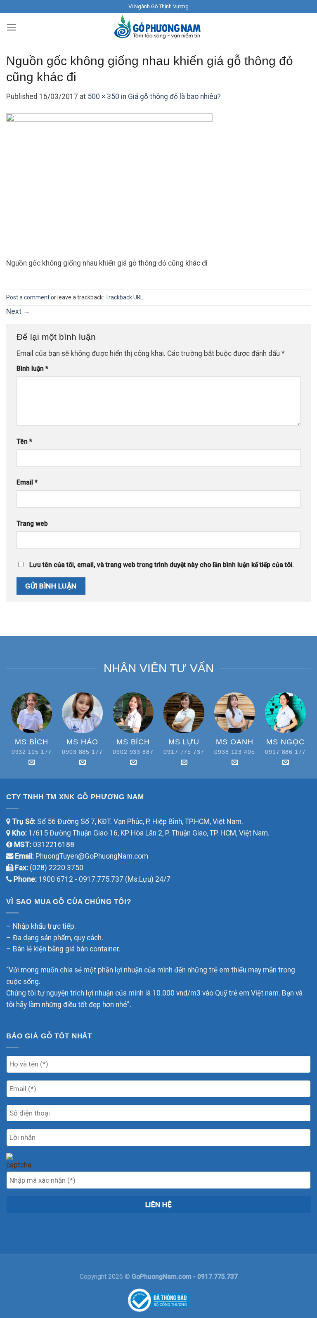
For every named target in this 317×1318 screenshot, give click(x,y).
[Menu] (11, 27)
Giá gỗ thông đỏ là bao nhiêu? (174, 96)
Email (27, 482)
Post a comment (28, 297)
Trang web (32, 523)
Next (18, 311)
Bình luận (32, 368)
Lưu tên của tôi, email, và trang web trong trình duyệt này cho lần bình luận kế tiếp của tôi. (161, 565)
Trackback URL (124, 297)
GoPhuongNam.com (162, 1276)
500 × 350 (103, 96)
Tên (24, 441)
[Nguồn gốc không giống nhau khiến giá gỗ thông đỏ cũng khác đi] (109, 185)
